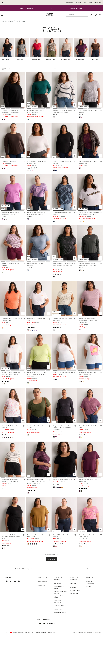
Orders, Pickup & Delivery (58, 587)
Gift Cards (73, 584)
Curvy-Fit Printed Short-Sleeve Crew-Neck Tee (88, 536)
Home (4, 21)
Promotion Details (95, 2)
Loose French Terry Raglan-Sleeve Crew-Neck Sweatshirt (10, 111)
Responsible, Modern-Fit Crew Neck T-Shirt (88, 480)
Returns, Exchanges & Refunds (60, 592)
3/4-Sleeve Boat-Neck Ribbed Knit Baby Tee (36, 162)
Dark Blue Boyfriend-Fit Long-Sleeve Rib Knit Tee (36, 111)
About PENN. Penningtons (90, 582)
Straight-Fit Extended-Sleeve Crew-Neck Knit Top (87, 373)
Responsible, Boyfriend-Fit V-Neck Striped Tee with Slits (36, 213)
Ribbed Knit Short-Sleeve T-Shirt (63, 479)
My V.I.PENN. (73, 587)
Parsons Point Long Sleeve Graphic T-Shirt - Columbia (87, 264)
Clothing (10, 21)
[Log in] (91, 15)
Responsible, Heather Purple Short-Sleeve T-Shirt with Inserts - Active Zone (88, 320)
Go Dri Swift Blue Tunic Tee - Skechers (35, 264)
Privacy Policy (52, 632)
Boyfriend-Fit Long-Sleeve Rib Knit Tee (62, 162)
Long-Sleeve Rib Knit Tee (9, 161)
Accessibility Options (60, 612)
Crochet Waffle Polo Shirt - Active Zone (89, 427)
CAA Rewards (74, 594)
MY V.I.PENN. (69, 2)
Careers (88, 586)
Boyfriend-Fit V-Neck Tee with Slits (36, 319)
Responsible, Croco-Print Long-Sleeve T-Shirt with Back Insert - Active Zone (62, 427)
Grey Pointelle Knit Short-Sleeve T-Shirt (36, 427)
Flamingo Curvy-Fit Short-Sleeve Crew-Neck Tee (12, 319)
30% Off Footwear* (76, 8)
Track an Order (42, 582)
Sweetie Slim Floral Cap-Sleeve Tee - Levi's (62, 319)
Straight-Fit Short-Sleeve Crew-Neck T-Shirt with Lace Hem (11, 373)
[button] (2, 15)
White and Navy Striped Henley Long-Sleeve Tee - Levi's (62, 111)
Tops (16, 21)
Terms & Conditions (41, 632)
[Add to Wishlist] (24, 111)
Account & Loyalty (59, 606)
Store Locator (81, 2)
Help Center (57, 584)
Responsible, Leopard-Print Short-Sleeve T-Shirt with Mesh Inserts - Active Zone (36, 481)
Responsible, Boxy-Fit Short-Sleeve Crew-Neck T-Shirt (10, 213)
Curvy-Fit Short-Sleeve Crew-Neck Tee (62, 213)
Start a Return (42, 585)
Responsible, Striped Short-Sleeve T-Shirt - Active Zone (10, 480)
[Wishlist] (96, 15)
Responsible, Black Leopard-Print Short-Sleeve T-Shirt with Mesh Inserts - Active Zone (63, 265)
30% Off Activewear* (26, 8)
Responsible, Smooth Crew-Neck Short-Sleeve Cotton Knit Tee (89, 213)
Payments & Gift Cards (59, 597)
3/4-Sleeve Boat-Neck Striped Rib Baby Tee (88, 162)
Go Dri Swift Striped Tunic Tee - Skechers (88, 111)
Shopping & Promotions (57, 601)
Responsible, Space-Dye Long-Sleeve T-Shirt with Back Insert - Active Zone (37, 374)
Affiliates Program (75, 590)
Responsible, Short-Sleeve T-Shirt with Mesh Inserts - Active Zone (11, 536)
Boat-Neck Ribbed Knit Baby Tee (63, 372)
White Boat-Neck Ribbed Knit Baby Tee (10, 264)
